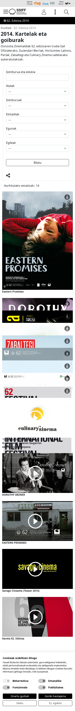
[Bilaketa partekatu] (37, 175)
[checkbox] (6, 681)
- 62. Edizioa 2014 (18, 28)
